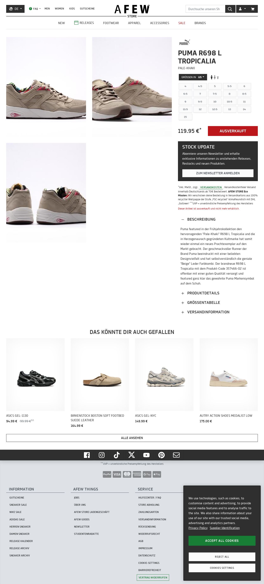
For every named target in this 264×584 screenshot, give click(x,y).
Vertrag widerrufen (153, 577)
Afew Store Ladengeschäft (92, 512)
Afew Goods (82, 519)
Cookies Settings (222, 567)
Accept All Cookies (222, 541)
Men (47, 8)
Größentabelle (203, 302)
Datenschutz (146, 555)
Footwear (111, 23)
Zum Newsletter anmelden (218, 173)
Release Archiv (19, 548)
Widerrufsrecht (149, 533)
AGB (140, 541)
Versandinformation (208, 312)
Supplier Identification (225, 528)
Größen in (192, 77)
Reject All (222, 556)
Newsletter (82, 526)
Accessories (159, 23)
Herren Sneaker (20, 526)
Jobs (76, 497)
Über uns (80, 504)
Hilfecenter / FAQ (149, 497)
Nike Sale (15, 512)
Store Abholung (148, 504)
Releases (87, 23)
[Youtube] (146, 455)
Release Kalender (21, 541)
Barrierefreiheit (149, 570)
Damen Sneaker (19, 533)
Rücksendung (147, 526)
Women (59, 8)
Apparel (134, 23)
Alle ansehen (132, 438)
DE (16, 9)
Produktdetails (202, 293)
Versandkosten (211, 187)
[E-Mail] (176, 455)
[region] (222, 533)
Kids (72, 8)
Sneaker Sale (18, 504)
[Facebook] (87, 455)
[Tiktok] (117, 455)
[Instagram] (102, 455)
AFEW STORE (132, 9)
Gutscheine (87, 8)
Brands (200, 23)
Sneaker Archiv (19, 555)
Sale (181, 23)
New (61, 23)
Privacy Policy (198, 528)
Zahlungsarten (148, 512)
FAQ (36, 8)
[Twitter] (132, 455)
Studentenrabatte (86, 533)
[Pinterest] (162, 455)
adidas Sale (17, 519)
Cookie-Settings (148, 562)
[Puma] (184, 42)
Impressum (145, 548)
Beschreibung (201, 219)
